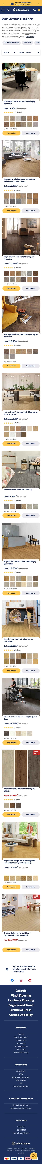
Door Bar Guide (21, 1080)
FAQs (21, 1074)
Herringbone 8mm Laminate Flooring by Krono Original (21, 413)
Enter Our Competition (21, 1086)
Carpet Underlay (21, 1015)
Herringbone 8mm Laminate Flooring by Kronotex (21, 335)
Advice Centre (20, 1071)
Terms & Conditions (21, 1046)
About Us (21, 1034)
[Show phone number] (34, 10)
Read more (30, 36)
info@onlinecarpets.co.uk (21, 1133)
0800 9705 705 (21, 1130)
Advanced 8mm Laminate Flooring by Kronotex (19, 103)
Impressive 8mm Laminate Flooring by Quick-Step (20, 563)
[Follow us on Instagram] (21, 980)
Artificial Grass (20, 1010)
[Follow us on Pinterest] (29, 980)
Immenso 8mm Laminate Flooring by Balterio (19, 790)
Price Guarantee (21, 1040)
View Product (11, 133)
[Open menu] (3, 10)
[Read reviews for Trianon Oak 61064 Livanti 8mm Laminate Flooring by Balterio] (21, 945)
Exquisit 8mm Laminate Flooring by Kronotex (19, 258)
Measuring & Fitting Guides (21, 1077)
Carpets (21, 990)
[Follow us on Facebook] (12, 980)
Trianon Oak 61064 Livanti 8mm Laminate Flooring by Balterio (17, 934)
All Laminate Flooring (12, 43)
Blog (21, 1083)
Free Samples (21, 1043)
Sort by (21, 52)
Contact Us (21, 1127)
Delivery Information (21, 1037)
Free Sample (30, 133)
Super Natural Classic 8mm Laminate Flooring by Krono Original (19, 180)
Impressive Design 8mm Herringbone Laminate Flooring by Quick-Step (19, 862)
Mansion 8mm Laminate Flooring (18, 490)
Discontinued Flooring (21, 1052)
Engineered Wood (21, 1005)
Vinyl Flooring (21, 995)
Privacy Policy (20, 1049)
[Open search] (8, 10)
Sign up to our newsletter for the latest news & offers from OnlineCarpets (24, 969)
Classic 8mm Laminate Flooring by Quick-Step (18, 640)
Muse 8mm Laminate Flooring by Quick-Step (20, 718)
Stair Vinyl (27, 43)
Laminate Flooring (21, 1000)
